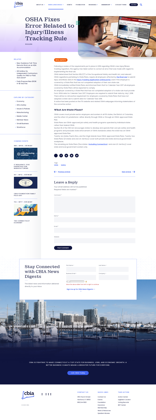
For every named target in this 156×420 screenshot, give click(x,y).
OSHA (56, 165)
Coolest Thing (120, 5)
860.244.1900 (81, 402)
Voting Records (123, 402)
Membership (105, 5)
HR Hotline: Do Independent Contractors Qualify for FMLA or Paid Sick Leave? (27, 74)
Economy (20, 101)
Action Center (123, 397)
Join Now (133, 5)
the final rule (122, 77)
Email (56, 226)
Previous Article (64, 172)
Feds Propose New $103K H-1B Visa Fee (26, 82)
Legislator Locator (124, 400)
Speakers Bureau (104, 413)
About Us (39, 5)
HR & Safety (21, 105)
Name (56, 216)
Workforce (21, 127)
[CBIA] (18, 5)
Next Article (126, 172)
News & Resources (55, 5)
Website (56, 237)
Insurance (92, 5)
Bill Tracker (122, 405)
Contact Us (102, 397)
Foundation (80, 5)
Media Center (22, 116)
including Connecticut (98, 144)
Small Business (23, 123)
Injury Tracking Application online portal (93, 80)
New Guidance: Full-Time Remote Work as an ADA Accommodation (27, 65)
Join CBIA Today (78, 373)
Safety (63, 165)
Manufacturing (23, 112)
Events (69, 5)
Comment (58, 195)
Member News (22, 120)
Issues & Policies (23, 109)
